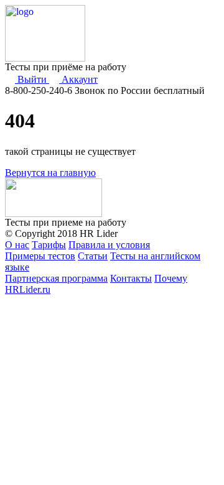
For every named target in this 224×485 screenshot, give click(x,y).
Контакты (131, 278)
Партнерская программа (56, 278)
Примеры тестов (40, 256)
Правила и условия (109, 244)
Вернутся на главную (50, 172)
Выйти (32, 79)
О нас (17, 244)
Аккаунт (78, 79)
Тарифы (49, 244)
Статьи (93, 256)
